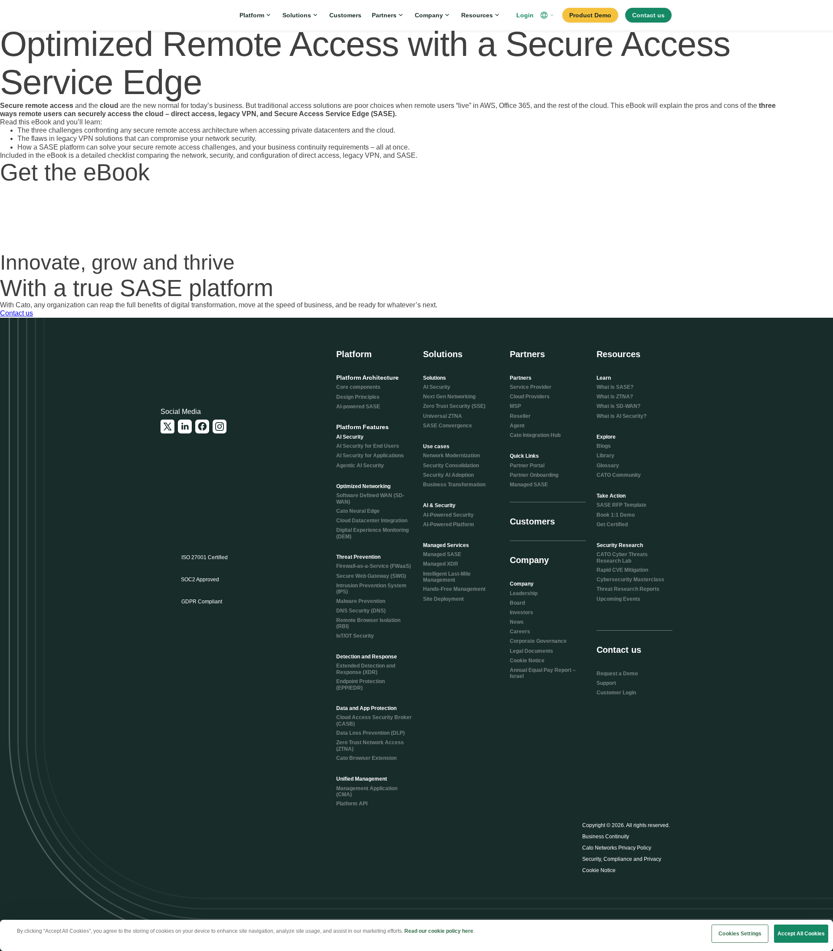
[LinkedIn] (185, 426)
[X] (167, 426)
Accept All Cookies (801, 934)
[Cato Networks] (189, 15)
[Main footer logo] (203, 361)
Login (525, 15)
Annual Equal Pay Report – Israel (543, 673)
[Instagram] (219, 426)
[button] (548, 15)
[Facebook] (202, 426)
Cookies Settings (739, 934)
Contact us (16, 313)
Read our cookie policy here (438, 931)
